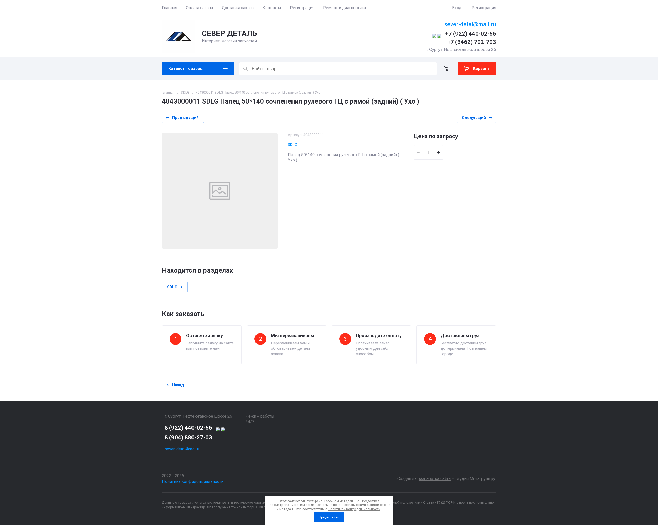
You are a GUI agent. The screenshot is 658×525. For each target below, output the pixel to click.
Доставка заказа (238, 7)
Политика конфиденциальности (192, 481)
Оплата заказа (199, 7)
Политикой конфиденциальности (354, 509)
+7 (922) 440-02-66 (470, 34)
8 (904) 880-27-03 (188, 437)
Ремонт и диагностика (344, 7)
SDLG (185, 92)
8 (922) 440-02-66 (188, 428)
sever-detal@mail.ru (470, 24)
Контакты (271, 7)
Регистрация (302, 7)
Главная (169, 7)
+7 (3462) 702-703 (471, 42)
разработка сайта (434, 478)
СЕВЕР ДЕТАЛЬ (229, 33)
